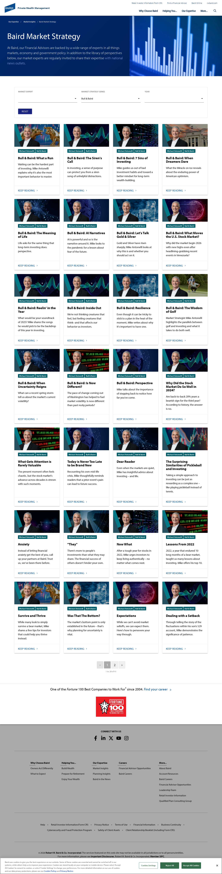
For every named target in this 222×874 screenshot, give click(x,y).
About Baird (165, 768)
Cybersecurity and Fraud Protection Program (69, 830)
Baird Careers (125, 773)
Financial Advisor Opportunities (135, 768)
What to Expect (38, 773)
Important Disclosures (102, 856)
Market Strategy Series (93, 91)
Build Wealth (68, 768)
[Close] (217, 865)
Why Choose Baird (148, 11)
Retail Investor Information (172, 795)
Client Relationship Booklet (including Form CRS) (150, 830)
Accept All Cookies (191, 865)
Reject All (170, 865)
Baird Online (197, 3)
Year (147, 91)
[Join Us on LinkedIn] (103, 738)
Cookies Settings (148, 865)
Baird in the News (101, 779)
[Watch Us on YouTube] (118, 738)
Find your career (156, 689)
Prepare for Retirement (73, 773)
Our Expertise (189, 11)
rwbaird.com (212, 3)
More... (204, 11)
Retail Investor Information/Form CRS (147, 3)
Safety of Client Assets (109, 830)
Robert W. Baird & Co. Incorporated (63, 852)
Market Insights (29, 22)
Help (42, 824)
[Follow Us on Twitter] (111, 738)
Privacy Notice (101, 824)
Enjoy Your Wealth (71, 779)
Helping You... (170, 11)
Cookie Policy (50, 871)
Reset (25, 111)
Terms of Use (121, 824)
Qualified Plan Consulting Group (175, 800)
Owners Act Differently (42, 768)
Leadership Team (167, 790)
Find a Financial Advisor (177, 3)
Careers (123, 762)
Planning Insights (101, 773)
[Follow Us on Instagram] (126, 738)
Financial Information (144, 824)
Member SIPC (157, 856)
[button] (215, 11)
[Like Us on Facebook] (95, 738)
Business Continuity (171, 824)
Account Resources (168, 773)
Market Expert (25, 91)
